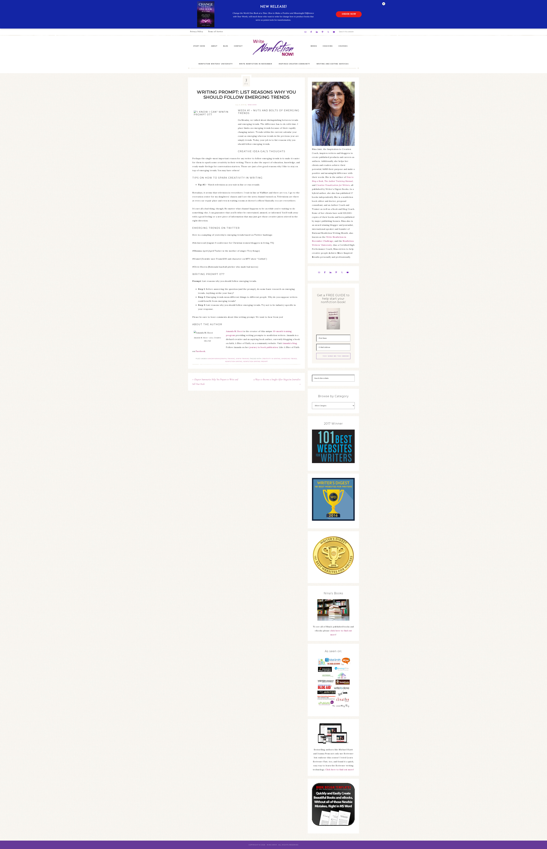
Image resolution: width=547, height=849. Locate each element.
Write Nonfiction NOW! (273, 48)
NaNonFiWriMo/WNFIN (217, 359)
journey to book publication (263, 347)
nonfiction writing (233, 361)
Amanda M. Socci (234, 331)
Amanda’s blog (289, 343)
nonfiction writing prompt (255, 361)
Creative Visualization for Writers (333, 185)
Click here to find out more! (339, 769)
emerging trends (289, 359)
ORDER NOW (349, 14)
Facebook (200, 351)
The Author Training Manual (338, 181)
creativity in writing (271, 359)
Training (231, 359)
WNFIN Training (242, 359)
